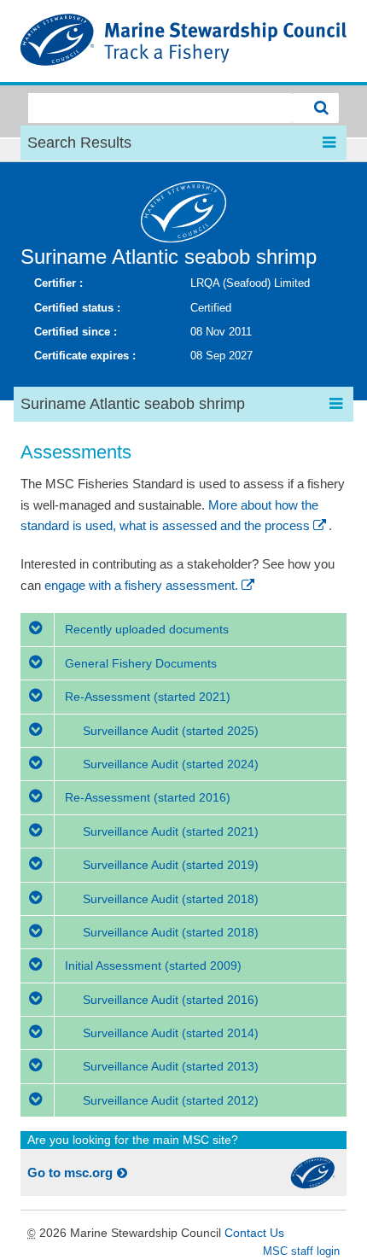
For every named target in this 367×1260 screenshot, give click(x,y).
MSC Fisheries (183, 41)
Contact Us (254, 1233)
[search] (316, 108)
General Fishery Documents (139, 663)
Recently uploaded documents (145, 629)
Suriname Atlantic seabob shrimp (168, 256)
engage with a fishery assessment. (141, 585)
